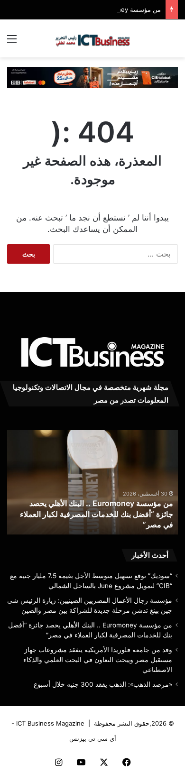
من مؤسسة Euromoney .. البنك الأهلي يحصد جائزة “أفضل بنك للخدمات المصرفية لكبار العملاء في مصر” (96, 513)
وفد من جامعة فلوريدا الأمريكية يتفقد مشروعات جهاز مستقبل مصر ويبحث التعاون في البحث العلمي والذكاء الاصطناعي (97, 659)
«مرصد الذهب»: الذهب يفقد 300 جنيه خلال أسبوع (103, 684)
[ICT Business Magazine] (92, 38)
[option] (92, 482)
